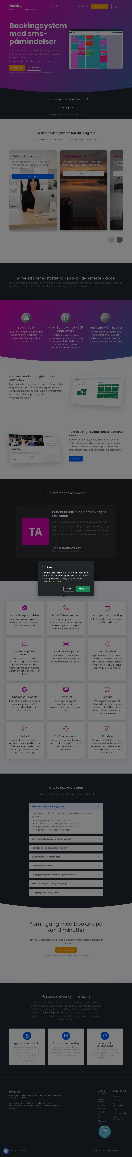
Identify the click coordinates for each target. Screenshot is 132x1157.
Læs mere (56, 581)
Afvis (69, 588)
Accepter (83, 588)
